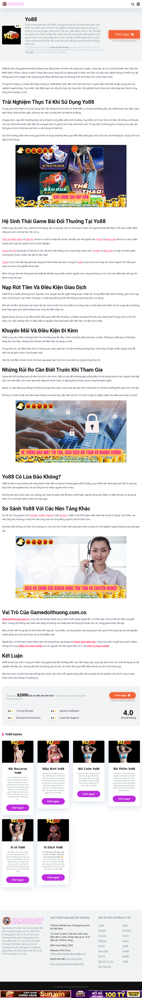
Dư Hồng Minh (74, 958)
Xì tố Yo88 (18, 847)
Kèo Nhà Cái (104, 966)
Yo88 (124, 925)
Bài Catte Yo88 (88, 769)
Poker (5, 262)
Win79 (101, 956)
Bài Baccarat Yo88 (17, 771)
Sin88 (125, 945)
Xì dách (96, 250)
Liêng (5, 250)
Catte (80, 262)
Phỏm (99, 239)
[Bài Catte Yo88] (88, 752)
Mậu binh (111, 239)
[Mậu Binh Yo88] (53, 752)
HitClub (102, 935)
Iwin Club (103, 951)
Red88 (125, 956)
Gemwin (126, 930)
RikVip (101, 945)
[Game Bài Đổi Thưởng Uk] (13, 4)
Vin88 (125, 961)
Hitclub (63, 515)
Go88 (42, 515)
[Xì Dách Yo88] (53, 830)
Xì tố (13, 250)
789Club (102, 940)
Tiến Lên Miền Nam (12, 239)
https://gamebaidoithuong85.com (68, 953)
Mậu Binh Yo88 (53, 769)
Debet (125, 940)
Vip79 (125, 935)
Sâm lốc (30, 239)
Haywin (49, 515)
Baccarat (108, 250)
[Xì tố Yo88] (17, 830)
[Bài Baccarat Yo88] (17, 752)
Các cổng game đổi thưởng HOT (67, 963)
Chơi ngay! (122, 34)
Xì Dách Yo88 (53, 847)
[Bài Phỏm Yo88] (124, 752)
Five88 (125, 951)
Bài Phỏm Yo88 (124, 769)
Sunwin (34, 515)
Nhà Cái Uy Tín (105, 961)
